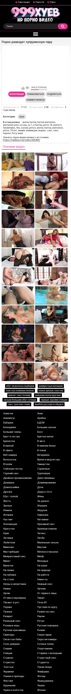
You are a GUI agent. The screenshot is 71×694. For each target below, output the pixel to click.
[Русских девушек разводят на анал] (51, 295)
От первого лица (46, 593)
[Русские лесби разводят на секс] (51, 257)
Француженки (45, 680)
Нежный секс (45, 584)
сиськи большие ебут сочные (20, 399)
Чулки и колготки (13, 690)
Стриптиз (9, 662)
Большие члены (12, 431)
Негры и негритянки (14, 584)
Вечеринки (43, 454)
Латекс (41, 533)
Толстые (8, 667)
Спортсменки (45, 648)
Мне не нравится (27, 88)
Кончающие (10, 524)
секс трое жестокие (19, 404)
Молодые (42, 560)
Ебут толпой (10, 496)
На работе (43, 574)
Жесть (7, 501)
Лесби (40, 537)
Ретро (40, 620)
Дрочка (7, 491)
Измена (7, 510)
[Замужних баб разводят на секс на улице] (18, 372)
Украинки (8, 671)
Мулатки (8, 565)
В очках (41, 450)
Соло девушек (11, 643)
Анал (21, 117)
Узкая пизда (44, 667)
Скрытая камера (46, 639)
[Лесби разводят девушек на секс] (51, 276)
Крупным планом (47, 528)
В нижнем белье (46, 445)
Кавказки (42, 514)
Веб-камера (10, 454)
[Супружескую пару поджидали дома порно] (51, 181)
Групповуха (43, 473)
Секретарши (44, 634)
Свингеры (8, 634)
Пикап (40, 597)
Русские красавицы (14, 630)
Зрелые (7, 505)
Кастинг (8, 519)
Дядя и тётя (44, 491)
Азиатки (8, 413)
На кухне (42, 565)
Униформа (43, 671)
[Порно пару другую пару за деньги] (51, 219)
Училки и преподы (13, 676)
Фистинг (8, 680)
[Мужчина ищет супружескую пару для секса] (18, 200)
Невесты (42, 579)
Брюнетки (9, 441)
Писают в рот (11, 602)
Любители (9, 542)
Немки (7, 588)
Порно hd (40, 2)
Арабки (41, 418)
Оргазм (41, 588)
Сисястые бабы (12, 639)
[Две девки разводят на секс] (18, 257)
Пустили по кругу (47, 607)
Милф (40, 556)
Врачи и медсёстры (48, 459)
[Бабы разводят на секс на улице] (51, 353)
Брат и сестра (11, 436)
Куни (6, 533)
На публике (9, 574)
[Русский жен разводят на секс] (51, 238)
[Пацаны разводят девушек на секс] (18, 353)
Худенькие (9, 685)
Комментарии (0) (36, 100)
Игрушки (42, 505)
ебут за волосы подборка (20, 386)
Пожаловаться (35, 94)
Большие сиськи (46, 427)
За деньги (43, 501)
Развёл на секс (46, 611)
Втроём (7, 464)
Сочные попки (45, 643)
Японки (41, 690)
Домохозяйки (11, 487)
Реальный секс (11, 620)
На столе (8, 579)
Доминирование (46, 482)
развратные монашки (51, 386)
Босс (40, 431)
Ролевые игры (11, 625)
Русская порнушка (47, 625)
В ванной (8, 445)
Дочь (40, 487)
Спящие (7, 653)
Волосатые (9, 459)
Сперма (7, 648)
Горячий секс (11, 473)
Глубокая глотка (12, 468)
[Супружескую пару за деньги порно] (51, 161)
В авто (41, 441)
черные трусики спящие (54, 399)
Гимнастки (43, 464)
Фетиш (41, 676)
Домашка (8, 482)
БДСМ (40, 422)
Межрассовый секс (14, 556)
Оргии (6, 593)
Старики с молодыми (49, 653)
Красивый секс (46, 524)
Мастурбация (11, 551)
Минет (7, 560)
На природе (44, 570)
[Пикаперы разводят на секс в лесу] (18, 334)
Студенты (43, 662)
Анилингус (9, 418)
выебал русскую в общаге (49, 404)
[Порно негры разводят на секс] (18, 295)
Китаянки (42, 519)
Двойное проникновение (17, 477)
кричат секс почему (19, 395)
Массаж (41, 547)
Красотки (9, 528)
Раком (41, 616)
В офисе (8, 450)
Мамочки (8, 547)
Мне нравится (23, 88)
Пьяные (7, 611)
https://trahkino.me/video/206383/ (21, 140)
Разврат (8, 616)
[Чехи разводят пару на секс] (18, 219)
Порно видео (24, 2)
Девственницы (46, 477)
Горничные (43, 468)
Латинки (8, 537)
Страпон (8, 657)
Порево (7, 607)
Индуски (42, 510)
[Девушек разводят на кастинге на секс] (18, 276)
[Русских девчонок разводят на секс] (51, 334)
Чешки (41, 685)
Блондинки (9, 427)
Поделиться (54, 94)
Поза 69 (42, 602)
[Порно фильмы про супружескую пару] (18, 181)
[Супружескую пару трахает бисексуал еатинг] (51, 200)
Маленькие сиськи (47, 542)
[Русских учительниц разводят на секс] (18, 314)
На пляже (8, 570)
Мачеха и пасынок (47, 551)
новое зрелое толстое (51, 390)
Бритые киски (45, 436)
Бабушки (8, 422)
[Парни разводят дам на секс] (18, 238)
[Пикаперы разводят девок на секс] (51, 314)
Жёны (40, 496)
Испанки (8, 514)
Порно (52, 2)
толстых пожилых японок (20, 390)
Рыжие (41, 630)
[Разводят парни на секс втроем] (51, 372)
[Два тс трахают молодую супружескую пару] (18, 161)
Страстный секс (46, 657)
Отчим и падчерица (14, 597)
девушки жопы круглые (48, 395)
